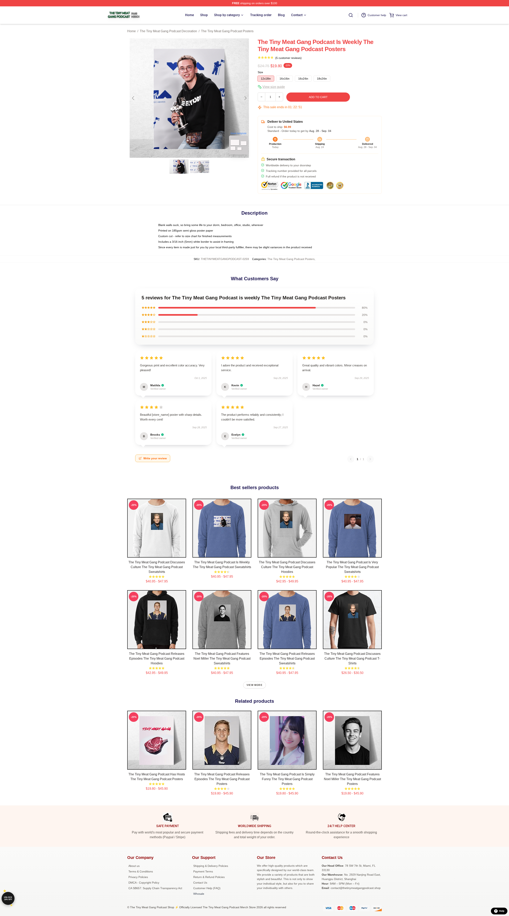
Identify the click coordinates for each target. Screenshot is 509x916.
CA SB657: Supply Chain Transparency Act (155, 888)
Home (131, 31)
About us (134, 865)
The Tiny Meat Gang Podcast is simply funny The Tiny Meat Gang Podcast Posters (287, 779)
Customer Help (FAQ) (207, 888)
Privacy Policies (138, 877)
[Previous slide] (133, 98)
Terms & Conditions (140, 871)
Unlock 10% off (8, 898)
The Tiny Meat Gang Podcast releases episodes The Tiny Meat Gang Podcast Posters (222, 779)
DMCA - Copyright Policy (143, 882)
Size (260, 72)
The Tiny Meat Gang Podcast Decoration (168, 31)
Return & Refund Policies (209, 877)
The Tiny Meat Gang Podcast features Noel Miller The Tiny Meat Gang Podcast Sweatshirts (222, 658)
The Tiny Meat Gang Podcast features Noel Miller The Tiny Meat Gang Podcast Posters (352, 779)
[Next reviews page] (370, 459)
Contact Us (200, 882)
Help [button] (501, 911)
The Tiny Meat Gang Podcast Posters (227, 31)
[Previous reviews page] (350, 459)
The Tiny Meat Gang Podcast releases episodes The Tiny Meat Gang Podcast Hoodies (156, 658)
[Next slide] (245, 98)
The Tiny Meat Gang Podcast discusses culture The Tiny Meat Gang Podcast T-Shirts (352, 658)
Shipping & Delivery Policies (210, 865)
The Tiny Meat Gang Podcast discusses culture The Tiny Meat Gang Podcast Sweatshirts (156, 567)
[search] (351, 15)
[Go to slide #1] (178, 166)
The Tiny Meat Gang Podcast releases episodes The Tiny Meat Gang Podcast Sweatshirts (287, 658)
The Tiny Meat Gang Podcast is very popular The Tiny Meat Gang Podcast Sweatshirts (352, 567)
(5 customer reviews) (288, 57)
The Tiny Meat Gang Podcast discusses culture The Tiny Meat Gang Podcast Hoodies (287, 567)
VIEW (156, 553)
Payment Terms (203, 871)
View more (254, 685)
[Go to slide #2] (199, 166)
